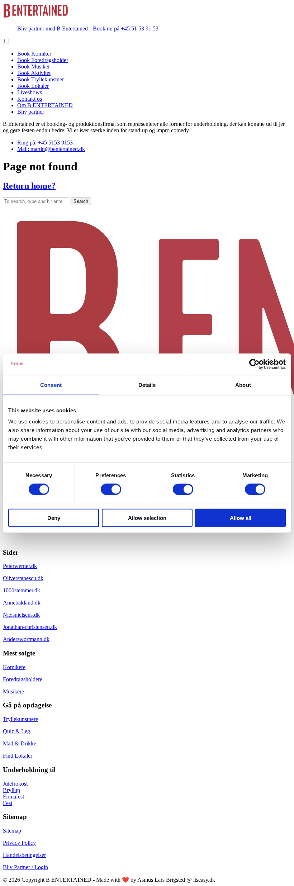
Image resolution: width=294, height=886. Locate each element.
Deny (53, 518)
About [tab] (243, 385)
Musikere (13, 691)
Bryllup (11, 790)
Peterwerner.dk (20, 566)
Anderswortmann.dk (26, 639)
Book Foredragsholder (42, 60)
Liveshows (29, 92)
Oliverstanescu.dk (23, 578)
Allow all (240, 518)
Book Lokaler (33, 86)
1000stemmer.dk (21, 590)
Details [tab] (147, 385)
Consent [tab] (51, 385)
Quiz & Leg (16, 731)
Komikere (14, 667)
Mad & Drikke (19, 743)
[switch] (111, 489)
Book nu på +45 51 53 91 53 (125, 28)
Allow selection (147, 518)
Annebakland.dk (22, 603)
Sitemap (12, 831)
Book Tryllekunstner (40, 79)
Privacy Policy (19, 843)
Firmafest (13, 796)
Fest (7, 803)
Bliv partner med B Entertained (52, 28)
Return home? (29, 185)
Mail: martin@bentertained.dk (51, 149)
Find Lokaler (17, 756)
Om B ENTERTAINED (45, 105)
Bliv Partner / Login (25, 867)
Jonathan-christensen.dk (30, 627)
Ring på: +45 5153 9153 (45, 142)
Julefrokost (15, 784)
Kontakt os (29, 99)
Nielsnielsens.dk (21, 615)
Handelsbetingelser (24, 855)
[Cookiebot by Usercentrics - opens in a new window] (254, 364)
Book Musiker (33, 66)
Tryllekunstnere (20, 719)
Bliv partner (30, 112)
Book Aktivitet (34, 73)
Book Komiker (34, 54)
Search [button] (81, 201)
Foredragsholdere (22, 679)
